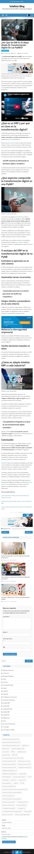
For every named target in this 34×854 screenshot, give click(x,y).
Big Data (25, 745)
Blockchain (5, 748)
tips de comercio (7, 814)
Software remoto (8, 805)
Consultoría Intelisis (8, 685)
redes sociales (6, 783)
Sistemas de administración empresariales (14, 789)
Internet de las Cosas (19, 777)
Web (4, 647)
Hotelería (5, 691)
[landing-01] (17, 522)
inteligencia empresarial (9, 773)
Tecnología (6, 727)
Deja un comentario (23, 53)
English (5, 688)
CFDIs (4, 679)
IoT (29, 777)
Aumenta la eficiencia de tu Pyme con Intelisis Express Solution (15, 598)
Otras (4, 721)
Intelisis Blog (17, 6)
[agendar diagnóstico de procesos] (17, 68)
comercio (5, 751)
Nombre (5, 632)
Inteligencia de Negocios (9, 770)
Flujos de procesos (24, 761)
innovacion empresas (9, 767)
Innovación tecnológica (9, 700)
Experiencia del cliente (9, 761)
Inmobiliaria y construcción (10, 697)
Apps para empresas (8, 670)
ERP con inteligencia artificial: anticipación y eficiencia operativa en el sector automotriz (29, 532)
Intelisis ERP (5, 50)
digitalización (21, 751)
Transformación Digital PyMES (19, 528)
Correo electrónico (7, 639)
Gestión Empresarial (8, 764)
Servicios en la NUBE (8, 786)
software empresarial (8, 802)
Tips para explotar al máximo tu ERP (6, 532)
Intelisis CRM (6, 703)
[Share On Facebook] (31, 515)
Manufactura (6, 718)
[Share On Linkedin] (24, 515)
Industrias (5, 694)
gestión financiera (10, 143)
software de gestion (8, 795)
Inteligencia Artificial (24, 767)
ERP (14, 755)
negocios (22, 780)
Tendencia (27, 811)
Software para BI (22, 802)
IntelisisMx (14, 560)
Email (3, 825)
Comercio (5, 682)
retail (16, 783)
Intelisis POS (6, 715)
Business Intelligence (8, 676)
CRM (13, 751)
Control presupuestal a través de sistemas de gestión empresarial (15, 557)
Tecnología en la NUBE (8, 730)
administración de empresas (10, 739)
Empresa (3, 831)
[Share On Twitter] (27, 515)
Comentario (6, 616)
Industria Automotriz (24, 764)
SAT (22, 783)
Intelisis (15, 53)
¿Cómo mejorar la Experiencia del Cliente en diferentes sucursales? (15, 578)
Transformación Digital (22, 814)
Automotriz (6, 673)
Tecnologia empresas (8, 808)
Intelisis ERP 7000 (7, 709)
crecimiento (20, 242)
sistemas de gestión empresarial (11, 792)
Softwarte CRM (21, 805)
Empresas (6, 755)
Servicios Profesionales (9, 724)
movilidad (5, 780)
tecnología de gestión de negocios (11, 811)
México (13, 780)
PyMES (19, 217)
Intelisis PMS (6, 712)
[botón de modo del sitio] (28, 15)
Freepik (7, 214)
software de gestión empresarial (11, 799)
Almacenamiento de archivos (11, 742)
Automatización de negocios (11, 745)
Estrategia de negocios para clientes (12, 758)
